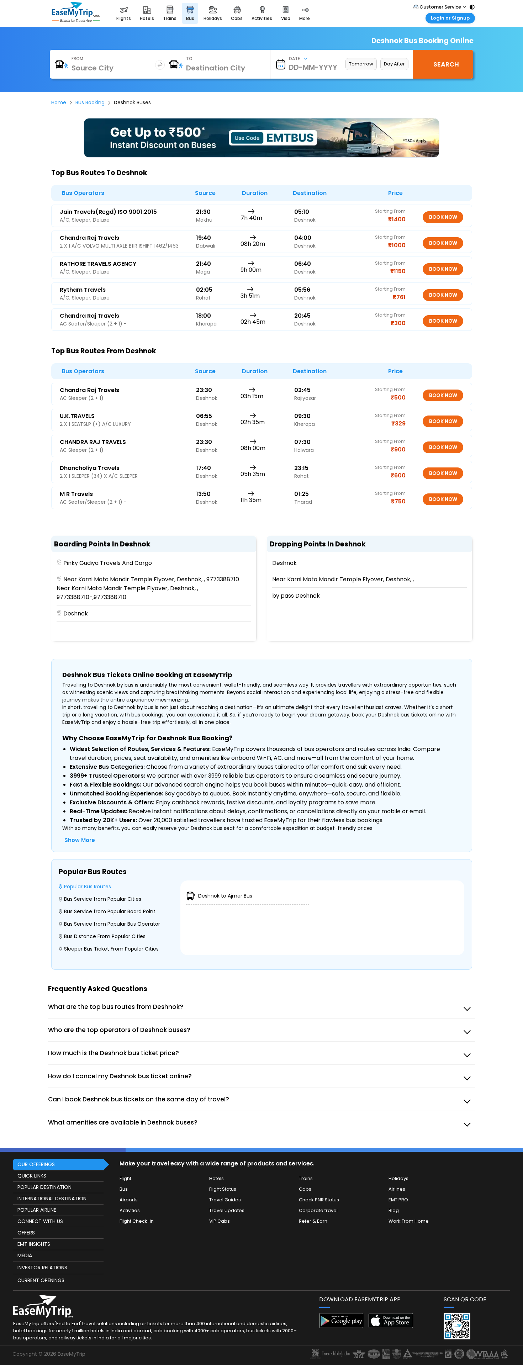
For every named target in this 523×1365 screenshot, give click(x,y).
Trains (306, 1178)
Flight (125, 1178)
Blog (394, 1210)
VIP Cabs (219, 1221)
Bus (124, 1189)
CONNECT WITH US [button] (40, 1221)
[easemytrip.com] (76, 20)
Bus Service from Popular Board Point (109, 911)
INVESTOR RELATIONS (42, 1267)
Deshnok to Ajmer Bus (225, 895)
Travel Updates (226, 1210)
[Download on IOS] (391, 1326)
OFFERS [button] (26, 1232)
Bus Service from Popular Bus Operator (112, 923)
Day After (394, 63)
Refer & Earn (313, 1221)
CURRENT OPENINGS (40, 1280)
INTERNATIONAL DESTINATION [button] (51, 1198)
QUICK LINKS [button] (31, 1175)
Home (58, 102)
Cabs (305, 1189)
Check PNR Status (319, 1199)
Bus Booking (90, 102)
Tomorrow (361, 63)
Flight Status (222, 1189)
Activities (130, 1210)
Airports (129, 1199)
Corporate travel (318, 1210)
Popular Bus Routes (87, 886)
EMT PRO (398, 1199)
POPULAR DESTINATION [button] (44, 1187)
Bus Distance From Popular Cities (105, 936)
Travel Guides (225, 1199)
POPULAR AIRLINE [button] (36, 1209)
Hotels (216, 1178)
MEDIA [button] (24, 1255)
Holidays (398, 1178)
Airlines (397, 1189)
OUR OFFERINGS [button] (36, 1164)
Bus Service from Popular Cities (102, 899)
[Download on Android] (341, 1326)
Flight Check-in (137, 1221)
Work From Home (409, 1221)
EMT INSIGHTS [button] (33, 1244)
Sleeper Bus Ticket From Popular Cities (111, 948)
